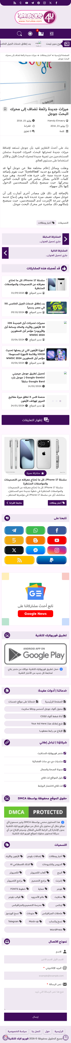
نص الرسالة (54, 984)
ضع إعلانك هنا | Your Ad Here (47, 723)
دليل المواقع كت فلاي (52, 777)
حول (47, 1031)
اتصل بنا (36, 1031)
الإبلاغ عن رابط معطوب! (51, 730)
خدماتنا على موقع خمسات (21, 701)
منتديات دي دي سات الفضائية (47, 761)
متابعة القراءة (15, 503)
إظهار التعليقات (32, 420)
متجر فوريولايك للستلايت (50, 753)
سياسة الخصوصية (17, 1031)
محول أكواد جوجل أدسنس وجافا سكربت (42, 708)
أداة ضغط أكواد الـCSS (51, 716)
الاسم (58, 951)
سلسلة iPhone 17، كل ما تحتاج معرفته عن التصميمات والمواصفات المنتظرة (25, 284)
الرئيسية (59, 1031)
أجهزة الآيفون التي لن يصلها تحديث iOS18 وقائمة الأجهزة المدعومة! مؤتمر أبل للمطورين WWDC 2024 (25, 354)
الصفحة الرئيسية (61, 55)
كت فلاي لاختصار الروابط (50, 785)
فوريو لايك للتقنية (18, 1038)
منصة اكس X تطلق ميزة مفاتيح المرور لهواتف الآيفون (27, 398)
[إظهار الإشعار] (5, 1038)
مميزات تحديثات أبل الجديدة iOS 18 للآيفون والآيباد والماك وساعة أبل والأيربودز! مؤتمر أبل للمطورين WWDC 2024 (24, 328)
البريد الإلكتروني (52, 967)
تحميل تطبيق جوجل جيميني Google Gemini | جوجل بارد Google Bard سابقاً (28, 377)
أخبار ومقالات (45, 55)
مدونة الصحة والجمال (51, 769)
